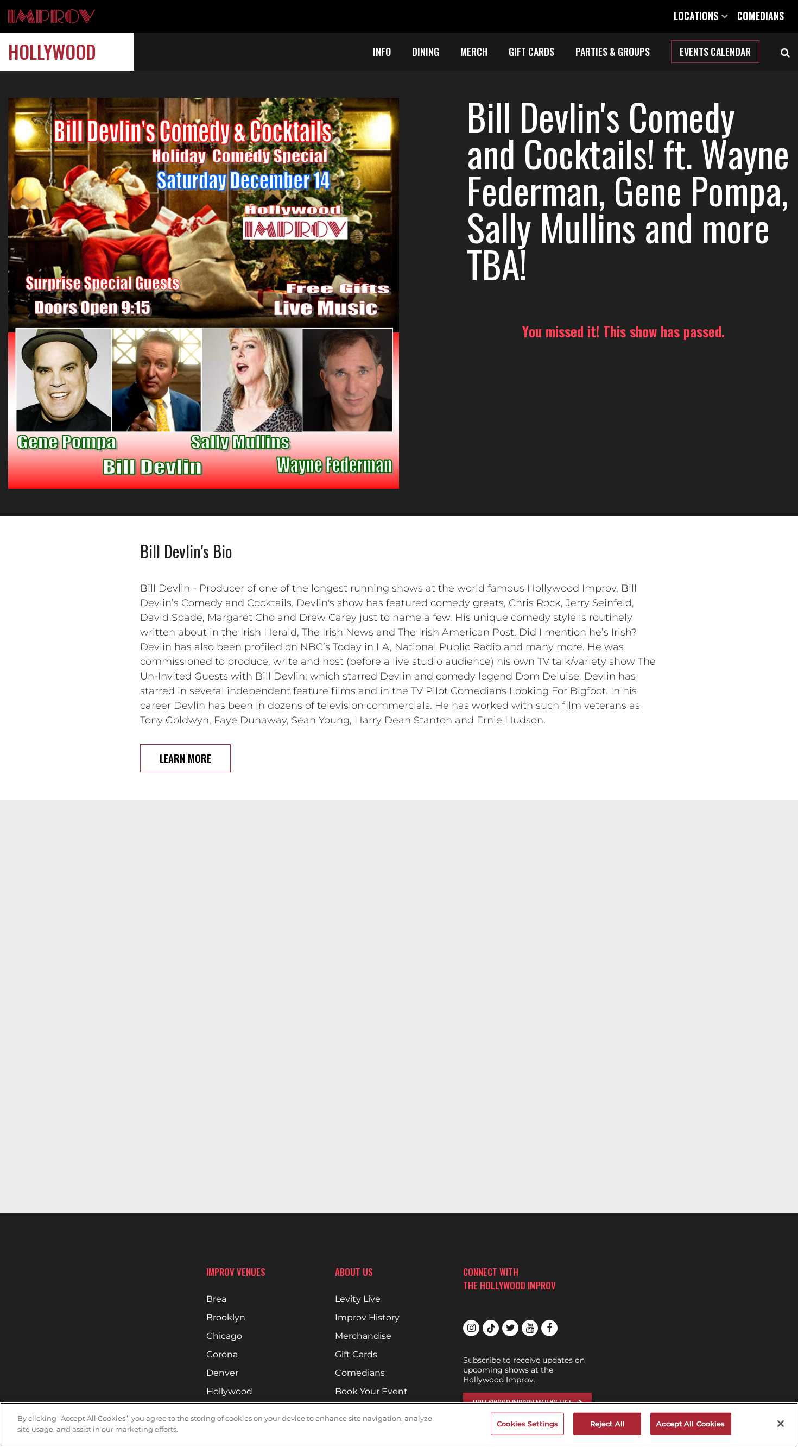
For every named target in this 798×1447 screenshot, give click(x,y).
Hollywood (52, 51)
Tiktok (491, 1328)
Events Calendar (715, 52)
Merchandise (363, 1336)
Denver (222, 1373)
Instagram (471, 1328)
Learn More (185, 758)
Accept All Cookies (690, 1423)
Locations (697, 16)
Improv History (367, 1317)
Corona (222, 1354)
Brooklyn (225, 1317)
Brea (216, 1299)
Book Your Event (371, 1391)
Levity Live (358, 1299)
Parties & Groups (612, 52)
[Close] (781, 1424)
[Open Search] (785, 52)
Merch (473, 52)
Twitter (510, 1328)
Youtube (530, 1328)
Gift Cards (531, 52)
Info (382, 52)
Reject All (607, 1423)
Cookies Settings (527, 1423)
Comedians (760, 16)
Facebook (549, 1328)
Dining (425, 52)
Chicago (224, 1336)
